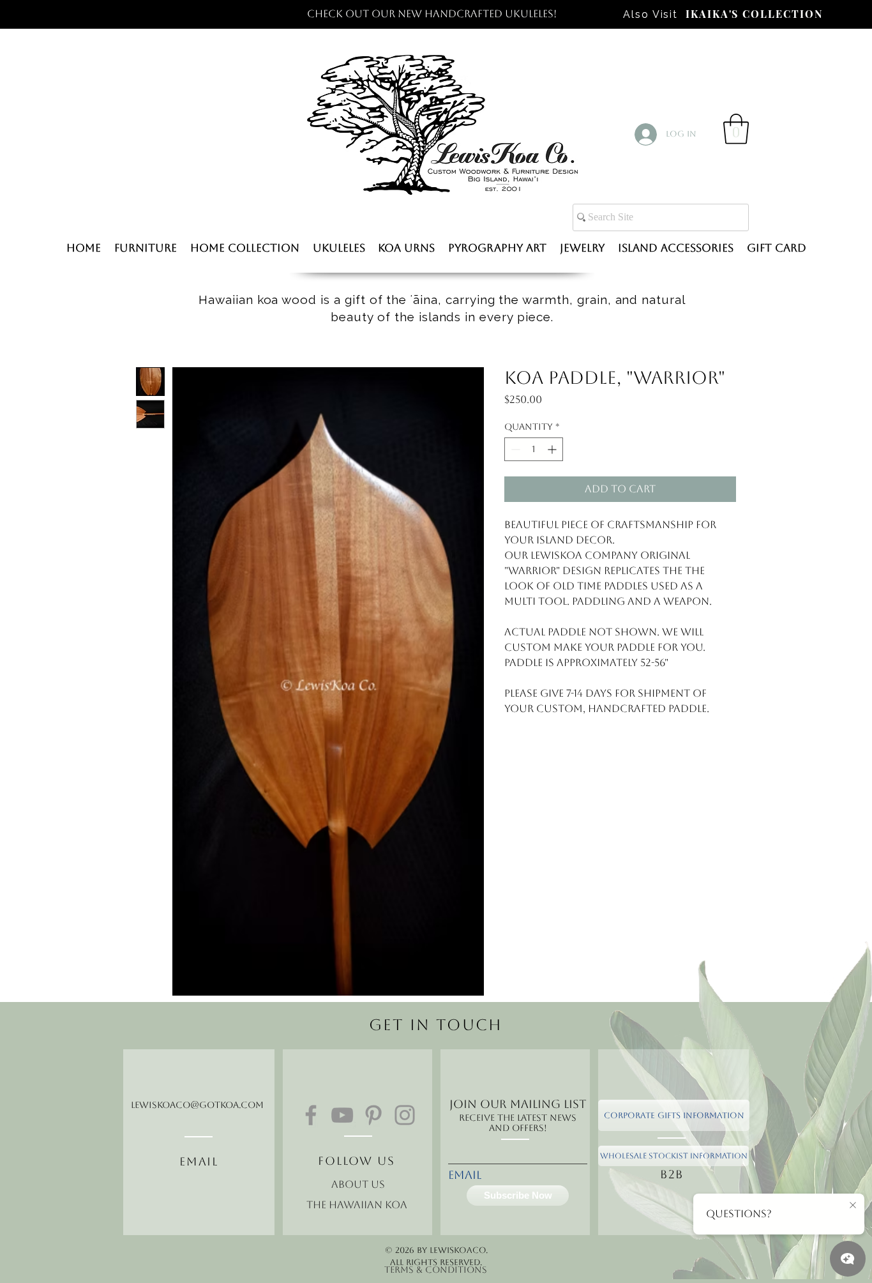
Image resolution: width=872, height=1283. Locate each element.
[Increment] (553, 449)
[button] (736, 129)
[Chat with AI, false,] (848, 1259)
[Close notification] (853, 1205)
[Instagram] (404, 1115)
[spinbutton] (533, 449)
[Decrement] (514, 449)
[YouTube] (342, 1115)
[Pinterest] (373, 1115)
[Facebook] (310, 1115)
